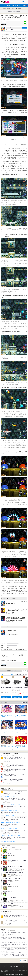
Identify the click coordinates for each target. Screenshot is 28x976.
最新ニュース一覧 (21, 8)
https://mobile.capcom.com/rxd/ (12, 643)
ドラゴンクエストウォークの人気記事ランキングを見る (11, 804)
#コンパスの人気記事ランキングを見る (8, 796)
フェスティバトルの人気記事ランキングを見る (9, 828)
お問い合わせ (9, 965)
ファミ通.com (22, 966)
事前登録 (10, 11)
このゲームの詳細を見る (13, 634)
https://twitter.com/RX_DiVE (12, 645)
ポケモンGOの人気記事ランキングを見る (8, 841)
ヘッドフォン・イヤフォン (7, 674)
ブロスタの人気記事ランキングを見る (7, 815)
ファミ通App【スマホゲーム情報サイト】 (9, 8)
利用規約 (14, 965)
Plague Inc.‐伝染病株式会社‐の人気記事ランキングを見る (10, 822)
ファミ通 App (5, 2)
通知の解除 (15, 966)
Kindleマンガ (18, 674)
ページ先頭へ (24, 960)
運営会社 (19, 965)
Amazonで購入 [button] (6, 697)
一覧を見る (24, 671)
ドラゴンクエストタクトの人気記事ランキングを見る (10, 835)
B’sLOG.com (13, 968)
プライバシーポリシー (7, 966)
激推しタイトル (16, 11)
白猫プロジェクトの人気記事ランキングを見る (9, 810)
